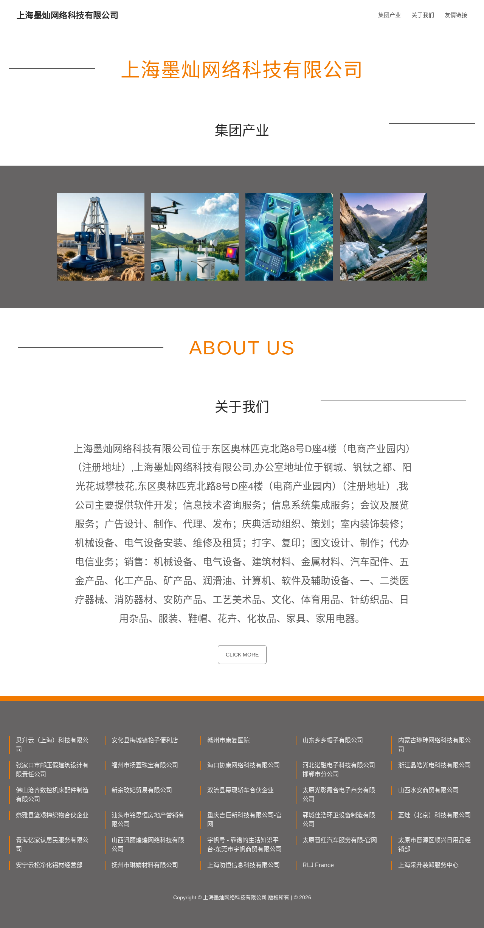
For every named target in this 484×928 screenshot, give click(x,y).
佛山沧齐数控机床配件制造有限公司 (52, 794)
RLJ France (318, 865)
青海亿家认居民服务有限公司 (52, 844)
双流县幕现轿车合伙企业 (240, 790)
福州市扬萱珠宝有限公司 (145, 765)
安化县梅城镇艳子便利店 (145, 740)
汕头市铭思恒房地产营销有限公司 (148, 819)
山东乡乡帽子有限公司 (332, 740)
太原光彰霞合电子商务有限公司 (338, 794)
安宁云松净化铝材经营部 (49, 865)
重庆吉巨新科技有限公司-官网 (244, 819)
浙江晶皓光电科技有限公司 (434, 765)
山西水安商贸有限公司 (428, 790)
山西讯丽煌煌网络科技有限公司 (148, 844)
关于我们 (422, 15)
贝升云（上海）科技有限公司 (52, 745)
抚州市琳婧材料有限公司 (145, 865)
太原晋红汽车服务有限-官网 (339, 840)
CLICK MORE (242, 655)
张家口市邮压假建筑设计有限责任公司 (52, 769)
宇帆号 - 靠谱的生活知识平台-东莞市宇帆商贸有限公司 (244, 844)
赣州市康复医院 (228, 740)
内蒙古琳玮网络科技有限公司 (434, 745)
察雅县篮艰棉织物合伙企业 (52, 815)
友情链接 (456, 15)
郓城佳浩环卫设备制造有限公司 (338, 819)
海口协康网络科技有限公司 (243, 765)
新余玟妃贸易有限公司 (142, 790)
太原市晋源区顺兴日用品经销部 (434, 844)
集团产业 (389, 15)
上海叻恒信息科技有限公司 (243, 865)
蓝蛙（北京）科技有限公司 (434, 815)
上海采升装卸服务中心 (428, 865)
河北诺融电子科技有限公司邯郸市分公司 (338, 769)
